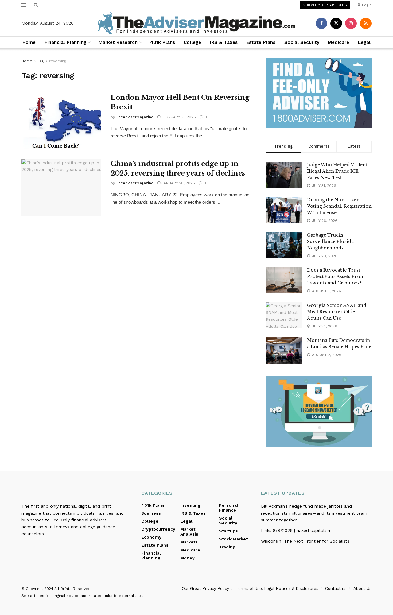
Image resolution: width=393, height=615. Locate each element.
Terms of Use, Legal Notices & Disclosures (277, 588)
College (192, 42)
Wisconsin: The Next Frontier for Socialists (305, 541)
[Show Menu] (23, 5)
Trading (227, 546)
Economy (151, 537)
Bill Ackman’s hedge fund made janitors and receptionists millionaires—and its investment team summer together (314, 513)
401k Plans (162, 42)
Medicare (338, 42)
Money (187, 557)
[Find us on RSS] (366, 23)
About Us (362, 588)
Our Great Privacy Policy (205, 588)
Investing (190, 505)
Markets (189, 542)
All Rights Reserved (72, 588)
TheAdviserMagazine (135, 117)
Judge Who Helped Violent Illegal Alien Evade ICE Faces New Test (337, 171)
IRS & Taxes (224, 42)
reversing (57, 61)
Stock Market (233, 538)
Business (151, 513)
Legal (364, 42)
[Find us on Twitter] (336, 23)
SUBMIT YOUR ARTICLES (325, 5)
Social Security (301, 42)
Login (366, 5)
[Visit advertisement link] (319, 93)
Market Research (118, 42)
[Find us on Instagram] (351, 23)
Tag (41, 61)
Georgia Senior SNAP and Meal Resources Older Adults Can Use (336, 312)
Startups (228, 530)
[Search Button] (36, 5)
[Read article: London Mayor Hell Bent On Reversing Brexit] (61, 121)
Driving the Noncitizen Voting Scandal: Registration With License (339, 206)
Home (29, 42)
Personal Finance (228, 507)
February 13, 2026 (178, 117)
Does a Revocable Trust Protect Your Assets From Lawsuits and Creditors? (336, 276)
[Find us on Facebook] (321, 23)
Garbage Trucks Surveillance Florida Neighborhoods (330, 241)
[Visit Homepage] (196, 23)
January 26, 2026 (177, 183)
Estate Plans (260, 42)
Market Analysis (189, 531)
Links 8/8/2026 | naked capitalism (296, 530)
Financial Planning (65, 42)
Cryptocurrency (158, 529)
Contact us (336, 588)
